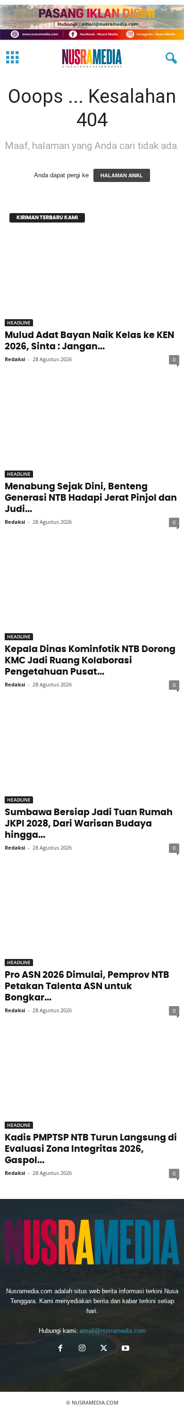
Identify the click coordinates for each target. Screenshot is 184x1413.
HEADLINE (19, 322)
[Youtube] (124, 1349)
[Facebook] (60, 1349)
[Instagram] (82, 1349)
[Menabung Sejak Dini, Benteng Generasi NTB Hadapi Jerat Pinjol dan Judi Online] (92, 431)
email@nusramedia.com (113, 1330)
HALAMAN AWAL (121, 175)
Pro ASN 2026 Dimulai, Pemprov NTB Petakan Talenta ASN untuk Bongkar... (87, 986)
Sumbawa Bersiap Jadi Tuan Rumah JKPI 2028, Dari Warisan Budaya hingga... (89, 824)
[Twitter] (104, 1349)
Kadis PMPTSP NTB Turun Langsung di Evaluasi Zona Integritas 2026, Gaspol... (91, 1149)
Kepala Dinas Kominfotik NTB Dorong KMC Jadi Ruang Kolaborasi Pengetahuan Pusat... (90, 661)
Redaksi (15, 359)
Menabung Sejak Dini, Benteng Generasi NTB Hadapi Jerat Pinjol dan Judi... (91, 498)
